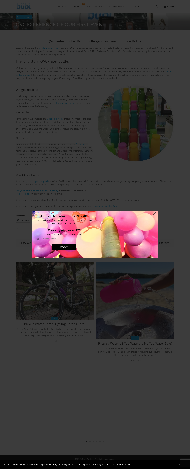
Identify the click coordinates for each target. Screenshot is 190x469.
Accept (180, 464)
